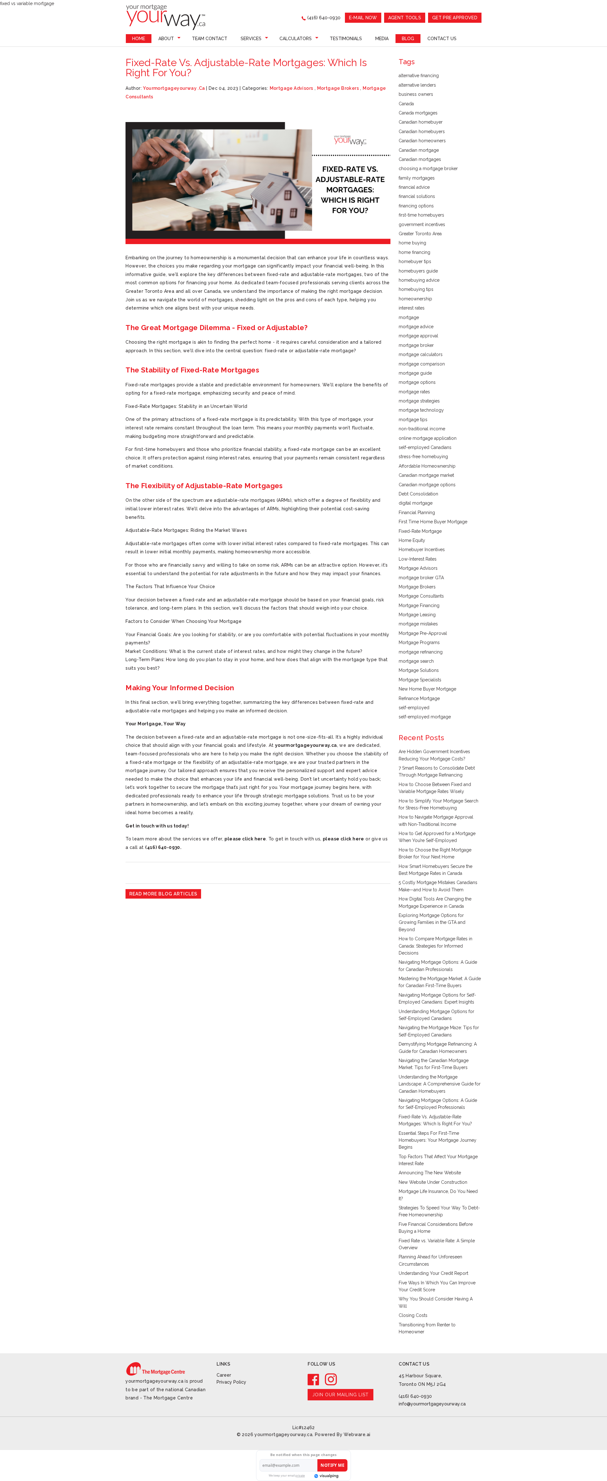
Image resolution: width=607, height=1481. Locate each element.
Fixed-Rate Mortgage (420, 531)
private (300, 1475)
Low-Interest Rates (418, 559)
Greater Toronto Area (420, 233)
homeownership (415, 298)
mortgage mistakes (418, 623)
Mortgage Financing (419, 605)
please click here (245, 838)
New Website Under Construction (433, 1182)
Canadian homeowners (422, 140)
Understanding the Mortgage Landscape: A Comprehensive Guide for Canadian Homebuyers (440, 1084)
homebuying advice (419, 280)
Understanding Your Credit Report (433, 1273)
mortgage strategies (419, 400)
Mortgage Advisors (291, 88)
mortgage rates (414, 391)
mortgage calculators (421, 354)
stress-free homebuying (423, 456)
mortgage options (417, 382)
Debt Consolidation (418, 493)
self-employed (414, 707)
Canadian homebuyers (422, 131)
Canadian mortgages (420, 159)
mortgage (409, 317)
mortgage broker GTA (421, 577)
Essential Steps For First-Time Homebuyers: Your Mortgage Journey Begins (437, 1140)
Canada (406, 103)
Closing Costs (413, 1315)
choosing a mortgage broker (428, 168)
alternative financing (419, 75)
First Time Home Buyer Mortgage (433, 521)
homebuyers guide (418, 270)
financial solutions (417, 196)
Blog (408, 38)
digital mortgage (415, 503)
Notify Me (332, 1465)
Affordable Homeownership (427, 466)
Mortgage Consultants (421, 596)
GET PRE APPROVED (454, 17)
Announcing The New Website (430, 1172)
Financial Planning (417, 512)
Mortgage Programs (419, 642)
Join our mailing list (340, 1394)
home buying (412, 242)
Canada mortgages (418, 112)
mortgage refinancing (421, 651)
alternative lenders (417, 85)
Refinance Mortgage (419, 698)
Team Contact (209, 38)
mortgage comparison (422, 363)
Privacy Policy (231, 1382)
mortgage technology (421, 410)
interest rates (412, 307)
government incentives (422, 224)
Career (224, 1375)
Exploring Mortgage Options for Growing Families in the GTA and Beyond (432, 922)
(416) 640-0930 (323, 17)
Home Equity (412, 540)
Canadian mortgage (419, 150)
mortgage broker (416, 345)
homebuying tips (416, 289)
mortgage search (416, 661)
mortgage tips (413, 419)
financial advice (414, 187)
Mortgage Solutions (419, 670)
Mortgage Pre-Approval (423, 633)
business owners (416, 94)
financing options (416, 205)
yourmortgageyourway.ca (306, 745)
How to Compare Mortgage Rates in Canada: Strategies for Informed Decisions (435, 946)
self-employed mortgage (425, 716)
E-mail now (363, 17)
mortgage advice (416, 326)
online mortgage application (428, 438)
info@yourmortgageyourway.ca (432, 1403)
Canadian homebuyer (421, 122)
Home (138, 38)
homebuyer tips (415, 261)
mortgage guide (415, 373)
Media (382, 38)
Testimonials (346, 38)
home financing (414, 252)
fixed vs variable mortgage (27, 3)
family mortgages (417, 178)
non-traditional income (422, 428)
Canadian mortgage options (427, 484)
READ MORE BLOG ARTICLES (163, 893)
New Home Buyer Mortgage (427, 688)
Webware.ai (357, 1434)
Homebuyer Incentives (422, 549)
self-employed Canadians (425, 447)
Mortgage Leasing (417, 614)
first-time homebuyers (421, 215)
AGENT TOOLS (404, 17)
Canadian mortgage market (426, 475)
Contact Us (442, 38)
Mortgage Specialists (420, 679)
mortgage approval (418, 335)
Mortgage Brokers (338, 88)
